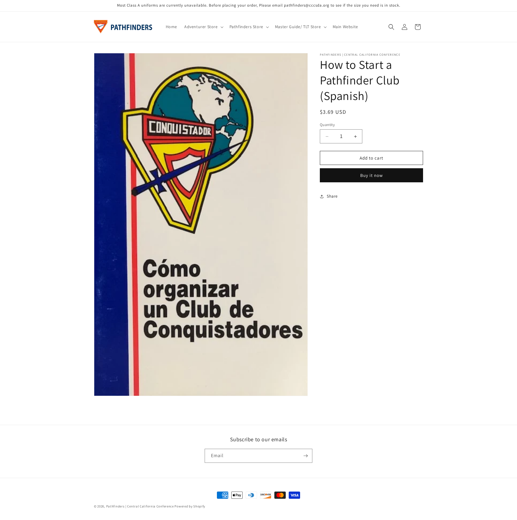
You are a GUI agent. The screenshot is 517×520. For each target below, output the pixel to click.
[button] (203, 26)
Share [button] (332, 196)
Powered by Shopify (189, 506)
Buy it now (371, 175)
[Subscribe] (305, 456)
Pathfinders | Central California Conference (140, 506)
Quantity (327, 124)
